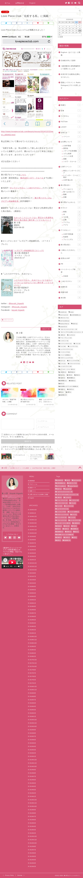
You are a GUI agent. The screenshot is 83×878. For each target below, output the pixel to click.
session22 (63, 326)
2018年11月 (33, 639)
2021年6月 (33, 579)
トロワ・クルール (71, 161)
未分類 (70, 298)
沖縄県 (62, 389)
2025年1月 (33, 513)
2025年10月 (33, 509)
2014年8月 (33, 773)
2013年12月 (33, 799)
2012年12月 (33, 836)
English (32, 3)
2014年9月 (33, 769)
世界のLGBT (70, 258)
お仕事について (70, 142)
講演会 (71, 148)
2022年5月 (33, 546)
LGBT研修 (71, 146)
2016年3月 (33, 709)
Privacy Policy (9, 875)
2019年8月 (33, 609)
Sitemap (19, 875)
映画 (71, 212)
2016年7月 (33, 699)
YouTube (70, 121)
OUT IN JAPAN (64, 321)
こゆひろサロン (70, 281)
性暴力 (70, 105)
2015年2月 (33, 753)
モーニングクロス (74, 360)
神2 (61, 392)
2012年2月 (33, 866)
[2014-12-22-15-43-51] (27, 129)
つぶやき (72, 335)
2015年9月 (33, 729)
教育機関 (72, 377)
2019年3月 (33, 626)
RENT (75, 323)
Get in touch (64, 315)
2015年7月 (33, 736)
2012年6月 (33, 853)
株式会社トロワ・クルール (31, 178)
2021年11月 (33, 566)
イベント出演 (71, 156)
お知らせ (70, 132)
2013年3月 (33, 829)
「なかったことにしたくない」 (68, 329)
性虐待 (71, 237)
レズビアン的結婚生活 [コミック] (29, 251)
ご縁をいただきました (70, 251)
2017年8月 (33, 669)
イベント (71, 136)
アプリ (71, 225)
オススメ (70, 208)
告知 (62, 375)
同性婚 (72, 372)
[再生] (4, 566)
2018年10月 (33, 643)
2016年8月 (33, 696)
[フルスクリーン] (21, 566)
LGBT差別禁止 (76, 315)
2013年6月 (33, 819)
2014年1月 (33, 796)
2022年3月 (33, 553)
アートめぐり (71, 189)
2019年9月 (33, 606)
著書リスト (33, 491)
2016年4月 (33, 706)
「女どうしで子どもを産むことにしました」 (67, 494)
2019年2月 (33, 629)
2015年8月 (33, 733)
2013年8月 (33, 813)
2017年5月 (33, 676)
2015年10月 (33, 726)
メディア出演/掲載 (71, 151)
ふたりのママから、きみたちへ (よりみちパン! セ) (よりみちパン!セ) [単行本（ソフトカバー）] (33, 282)
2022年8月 (33, 539)
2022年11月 (33, 529)
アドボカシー (70, 230)
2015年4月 (33, 746)
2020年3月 (33, 596)
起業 (69, 392)
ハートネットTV (65, 352)
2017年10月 (33, 666)
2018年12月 (33, 636)
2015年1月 (33, 756)
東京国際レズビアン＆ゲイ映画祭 (69, 386)
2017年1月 (33, 683)
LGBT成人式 (71, 180)
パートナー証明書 (65, 355)
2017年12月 (33, 659)
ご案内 (62, 335)
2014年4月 (33, 786)
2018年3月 (33, 653)
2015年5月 (33, 743)
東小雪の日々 (70, 185)
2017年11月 (33, 663)
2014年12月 (33, 759)
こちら (23, 175)
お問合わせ (19, 3)
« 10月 (60, 37)
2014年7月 (33, 776)
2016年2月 (33, 713)
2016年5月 (33, 703)
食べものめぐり (71, 192)
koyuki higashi (18, 310)
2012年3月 (33, 863)
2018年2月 (33, 656)
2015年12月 (33, 719)
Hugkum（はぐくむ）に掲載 (70, 54)
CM (71, 312)
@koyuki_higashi (16, 303)
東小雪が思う (70, 245)
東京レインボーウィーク (71, 171)
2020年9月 (33, 586)
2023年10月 (33, 523)
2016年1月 (33, 716)
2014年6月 (33, 779)
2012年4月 (33, 859)
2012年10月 (33, 843)
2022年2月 (33, 556)
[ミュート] (19, 566)
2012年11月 (33, 839)
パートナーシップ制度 (70, 271)
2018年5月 (33, 646)
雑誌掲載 (63, 395)
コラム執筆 (5, 12)
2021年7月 (33, 576)
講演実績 (32, 480)
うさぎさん (70, 116)
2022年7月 (33, 543)
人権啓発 (63, 372)
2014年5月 (33, 783)
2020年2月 (33, 599)
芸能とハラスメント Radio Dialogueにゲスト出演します (71, 85)
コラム (77, 343)
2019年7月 (33, 613)
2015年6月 (33, 739)
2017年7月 (33, 673)
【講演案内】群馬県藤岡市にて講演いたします (70, 67)
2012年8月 (33, 846)
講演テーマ (33, 487)
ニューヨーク (73, 346)
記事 (71, 220)
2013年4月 (33, 826)
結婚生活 (70, 287)
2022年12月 (33, 526)
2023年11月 (33, 519)
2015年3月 (33, 749)
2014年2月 (33, 793)
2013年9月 (33, 809)
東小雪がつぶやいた (70, 202)
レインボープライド (65, 366)
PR (70, 264)
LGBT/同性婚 (71, 234)
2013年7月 (33, 816)
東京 (62, 383)
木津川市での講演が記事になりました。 (70, 75)
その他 (71, 217)
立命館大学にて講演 (68, 60)
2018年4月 (33, 649)
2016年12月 (33, 686)
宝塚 (70, 110)
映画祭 (72, 380)
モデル (62, 360)
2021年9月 (33, 573)
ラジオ (63, 363)
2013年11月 (33, 803)
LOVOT (70, 127)
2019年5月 (33, 619)
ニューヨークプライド (66, 349)
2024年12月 (33, 516)
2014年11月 (33, 763)
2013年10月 (33, 806)
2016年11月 (33, 689)
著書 (71, 159)
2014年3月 (33, 789)
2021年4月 (33, 583)
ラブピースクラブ (7, 320)
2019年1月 (33, 633)
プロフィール (33, 484)
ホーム (7, 3)
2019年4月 (33, 623)
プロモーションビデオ (66, 357)
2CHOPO (63, 312)
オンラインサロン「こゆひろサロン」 (26, 188)
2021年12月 (33, 563)
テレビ (63, 346)
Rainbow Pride (64, 323)
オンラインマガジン (65, 343)
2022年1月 (33, 559)
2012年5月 (33, 856)
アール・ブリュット (65, 338)
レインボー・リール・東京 (71, 176)
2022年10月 (33, 533)
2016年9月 (33, 693)
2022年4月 (33, 549)
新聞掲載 (63, 380)
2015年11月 (33, 723)
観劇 (71, 194)
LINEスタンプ (64, 317)
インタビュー (64, 340)
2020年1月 (33, 603)
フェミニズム (71, 239)
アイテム (71, 222)
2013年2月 (33, 833)
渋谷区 (71, 276)
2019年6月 (33, 616)
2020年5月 (33, 589)
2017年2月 (33, 679)
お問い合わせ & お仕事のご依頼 (39, 494)
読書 (71, 197)
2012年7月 (33, 849)
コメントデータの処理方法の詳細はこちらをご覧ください (29, 449)
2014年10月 (33, 766)
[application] (12, 562)
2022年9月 (33, 536)
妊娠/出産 (70, 292)
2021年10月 (33, 569)
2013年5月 (33, 823)
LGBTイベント (70, 167)
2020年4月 (33, 593)
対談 (78, 375)
